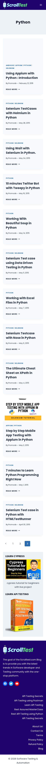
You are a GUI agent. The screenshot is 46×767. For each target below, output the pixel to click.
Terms (39, 735)
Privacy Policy (35, 739)
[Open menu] (41, 5)
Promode (12, 83)
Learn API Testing (34, 705)
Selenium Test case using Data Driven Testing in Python (20, 262)
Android (10, 65)
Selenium (10, 68)
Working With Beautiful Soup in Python (19, 223)
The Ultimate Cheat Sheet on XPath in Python (20, 372)
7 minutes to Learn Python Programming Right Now (22, 474)
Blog (40, 748)
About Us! (37, 726)
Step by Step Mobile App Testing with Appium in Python (20, 435)
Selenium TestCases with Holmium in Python (21, 113)
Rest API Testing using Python (27, 713)
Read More (13, 89)
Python (27, 65)
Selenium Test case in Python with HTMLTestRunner (22, 514)
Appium (18, 65)
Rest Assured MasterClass (28, 709)
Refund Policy (35, 744)
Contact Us (37, 730)
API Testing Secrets (32, 696)
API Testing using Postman (28, 700)
